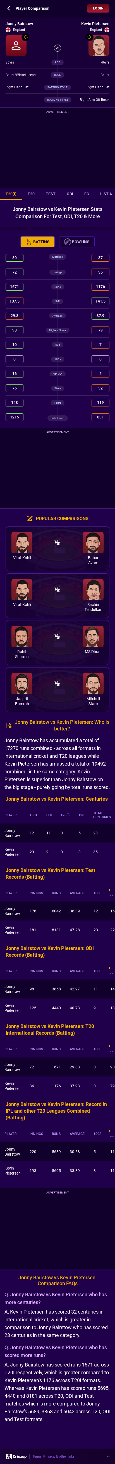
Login (98, 8)
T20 (31, 194)
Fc (86, 194)
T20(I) (11, 194)
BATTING (41, 242)
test (51, 194)
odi (70, 194)
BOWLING (81, 242)
